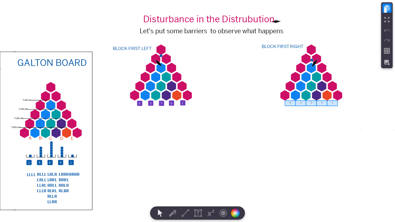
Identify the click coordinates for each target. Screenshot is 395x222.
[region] (197, 111)
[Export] (387, 62)
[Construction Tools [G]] (185, 213)
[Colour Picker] (237, 213)
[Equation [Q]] (210, 213)
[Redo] (387, 40)
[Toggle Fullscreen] (387, 19)
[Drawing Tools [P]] (172, 213)
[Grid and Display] (387, 51)
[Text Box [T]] (198, 213)
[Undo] (387, 30)
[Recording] (223, 213)
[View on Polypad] (387, 8)
